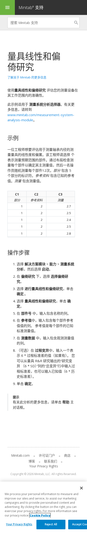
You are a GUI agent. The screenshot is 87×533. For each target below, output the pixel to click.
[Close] (81, 488)
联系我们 (50, 461)
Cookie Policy (40, 515)
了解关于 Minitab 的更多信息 (26, 77)
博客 (32, 461)
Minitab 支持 (31, 7)
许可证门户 (47, 455)
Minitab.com (20, 455)
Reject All (51, 524)
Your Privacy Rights (19, 524)
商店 (67, 455)
